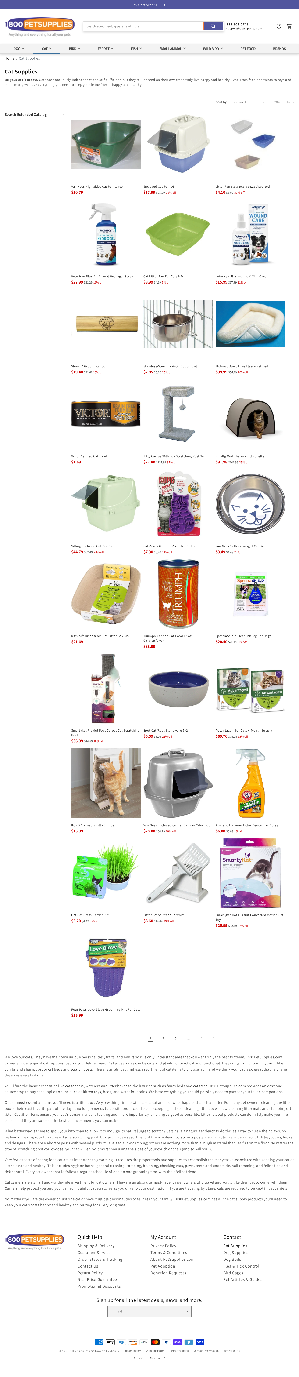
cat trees (200, 1085)
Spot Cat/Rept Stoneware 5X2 (165, 730)
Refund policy (232, 1350)
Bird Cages (233, 1272)
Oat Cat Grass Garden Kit (90, 915)
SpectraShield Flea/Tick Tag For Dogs (243, 636)
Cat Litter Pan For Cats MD (163, 276)
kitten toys (92, 1091)
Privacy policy (132, 1350)
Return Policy (90, 1272)
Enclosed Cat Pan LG (158, 186)
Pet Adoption (162, 1266)
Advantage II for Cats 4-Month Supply (244, 730)
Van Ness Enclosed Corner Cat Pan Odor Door (177, 825)
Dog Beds (232, 1259)
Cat (44, 48)
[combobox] (153, 26)
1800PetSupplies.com (81, 1350)
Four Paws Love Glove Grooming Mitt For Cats (105, 1009)
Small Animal (170, 48)
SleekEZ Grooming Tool (89, 366)
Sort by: (222, 102)
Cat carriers (14, 1182)
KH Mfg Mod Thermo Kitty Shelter (241, 456)
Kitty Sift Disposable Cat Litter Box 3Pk (100, 636)
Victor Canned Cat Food (89, 456)
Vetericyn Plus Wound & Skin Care (241, 276)
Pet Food (248, 48)
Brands (279, 48)
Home (9, 58)
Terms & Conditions (168, 1252)
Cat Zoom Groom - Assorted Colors (170, 546)
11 (201, 1038)
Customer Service (94, 1252)
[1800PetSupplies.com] (40, 27)
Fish (134, 48)
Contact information (206, 1350)
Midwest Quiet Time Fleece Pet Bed (242, 366)
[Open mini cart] (289, 26)
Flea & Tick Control (241, 1266)
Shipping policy (155, 1350)
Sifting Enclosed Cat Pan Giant (94, 546)
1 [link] (151, 1038)
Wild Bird (211, 48)
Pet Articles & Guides (242, 1279)
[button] (35, 114)
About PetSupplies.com (172, 1259)
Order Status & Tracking (100, 1259)
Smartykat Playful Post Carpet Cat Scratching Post (105, 732)
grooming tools (262, 1063)
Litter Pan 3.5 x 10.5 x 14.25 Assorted (243, 186)
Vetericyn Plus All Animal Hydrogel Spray (102, 276)
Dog (16, 48)
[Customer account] (279, 26)
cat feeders (74, 1085)
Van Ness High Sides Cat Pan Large (97, 186)
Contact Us (88, 1266)
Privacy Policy (163, 1245)
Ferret (103, 48)
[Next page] (214, 1038)
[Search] (213, 26)
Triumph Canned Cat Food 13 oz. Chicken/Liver (167, 638)
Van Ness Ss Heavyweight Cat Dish (241, 546)
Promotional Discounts (99, 1286)
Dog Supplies (235, 1252)
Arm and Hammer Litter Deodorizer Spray (247, 825)
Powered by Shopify (107, 1350)
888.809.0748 (237, 24)
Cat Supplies (29, 58)
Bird (72, 48)
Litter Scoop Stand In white (164, 915)
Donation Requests (168, 1272)
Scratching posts (190, 1137)
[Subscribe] (186, 1311)
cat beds (55, 1069)
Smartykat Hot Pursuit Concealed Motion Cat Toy (250, 917)
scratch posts (82, 1069)
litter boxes (117, 1085)
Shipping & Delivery (96, 1245)
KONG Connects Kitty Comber (93, 825)
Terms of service (179, 1350)
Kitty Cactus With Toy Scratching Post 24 (173, 456)
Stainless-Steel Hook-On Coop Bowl (170, 366)
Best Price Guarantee (97, 1279)
